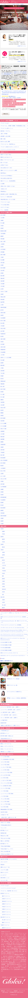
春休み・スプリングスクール (7, 746)
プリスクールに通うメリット (7, 128)
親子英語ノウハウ (4, 830)
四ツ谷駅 (2, 397)
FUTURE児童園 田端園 (5, 647)
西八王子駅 (3, 470)
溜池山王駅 (3, 296)
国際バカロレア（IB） (5, 867)
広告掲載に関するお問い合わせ (16, 992)
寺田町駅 (2, 513)
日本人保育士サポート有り (6, 167)
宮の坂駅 (2, 360)
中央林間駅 (19, 97)
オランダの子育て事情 (5, 775)
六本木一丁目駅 (4, 291)
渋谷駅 (2, 225)
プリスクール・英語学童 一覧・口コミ (9, 890)
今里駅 (2, 523)
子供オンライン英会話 (5, 822)
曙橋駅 (2, 412)
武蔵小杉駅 (3, 347)
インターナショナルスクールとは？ (8, 888)
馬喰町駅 (2, 383)
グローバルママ (4, 861)
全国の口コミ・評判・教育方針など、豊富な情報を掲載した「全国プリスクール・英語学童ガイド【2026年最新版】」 (14, 73)
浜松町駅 (2, 370)
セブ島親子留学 (4, 720)
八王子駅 (2, 354)
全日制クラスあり (4, 165)
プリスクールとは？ (5, 123)
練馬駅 (2, 510)
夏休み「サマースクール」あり (19, 99)
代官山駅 (2, 262)
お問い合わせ (5, 992)
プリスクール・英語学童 (7, 962)
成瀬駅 (2, 489)
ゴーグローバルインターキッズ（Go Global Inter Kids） (13, 627)
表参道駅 (2, 281)
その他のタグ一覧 (4, 814)
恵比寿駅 (2, 275)
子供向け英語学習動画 (5, 846)
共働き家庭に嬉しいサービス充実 (9, 106)
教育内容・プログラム (5, 131)
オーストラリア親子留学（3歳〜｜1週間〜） (10, 707)
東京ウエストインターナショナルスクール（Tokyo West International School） (13, 639)
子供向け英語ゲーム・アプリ (7, 848)
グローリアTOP (3, 4)
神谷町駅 (2, 299)
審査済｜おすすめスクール (8, 99)
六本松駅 (2, 325)
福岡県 (2, 536)
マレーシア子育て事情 (5, 804)
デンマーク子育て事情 (5, 788)
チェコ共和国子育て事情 (6, 785)
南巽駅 (2, 521)
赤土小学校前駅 (4, 460)
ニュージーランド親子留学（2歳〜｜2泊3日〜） (11, 709)
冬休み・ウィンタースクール (7, 749)
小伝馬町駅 (3, 468)
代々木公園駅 (3, 426)
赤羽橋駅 (2, 252)
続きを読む (23, 44)
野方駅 (2, 505)
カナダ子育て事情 (4, 777)
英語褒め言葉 (3, 833)
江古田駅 (2, 217)
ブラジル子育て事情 (5, 798)
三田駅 (2, 257)
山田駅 (2, 473)
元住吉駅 (2, 405)
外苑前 (2, 341)
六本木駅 (2, 286)
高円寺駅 (2, 484)
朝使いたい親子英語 (5, 841)
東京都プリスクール (5, 893)
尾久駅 (2, 378)
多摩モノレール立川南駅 (6, 357)
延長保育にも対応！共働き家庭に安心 (16, 104)
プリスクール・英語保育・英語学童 (13, 4)
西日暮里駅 (3, 457)
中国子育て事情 (4, 812)
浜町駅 (2, 246)
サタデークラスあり (5, 207)
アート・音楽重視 (4, 210)
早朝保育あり (5, 104)
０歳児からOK (4, 188)
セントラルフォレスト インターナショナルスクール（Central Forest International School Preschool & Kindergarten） (14, 93)
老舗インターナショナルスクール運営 (9, 170)
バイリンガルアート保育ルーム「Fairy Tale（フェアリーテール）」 (14, 613)
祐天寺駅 (2, 331)
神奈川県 (3, 97)
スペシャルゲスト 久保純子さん (14, 691)
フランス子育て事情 (5, 801)
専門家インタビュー (21, 956)
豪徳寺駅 (2, 365)
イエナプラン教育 (4, 869)
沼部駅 (2, 447)
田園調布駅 (3, 349)
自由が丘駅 (3, 407)
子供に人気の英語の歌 (5, 851)
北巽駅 (2, 518)
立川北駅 (2, 434)
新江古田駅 (3, 215)
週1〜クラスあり (4, 162)
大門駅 (2, 368)
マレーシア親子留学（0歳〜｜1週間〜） (9, 717)
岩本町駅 (2, 420)
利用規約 (16, 990)
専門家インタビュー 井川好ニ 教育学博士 (16, 698)
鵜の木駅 (2, 455)
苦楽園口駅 (3, 333)
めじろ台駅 (3, 476)
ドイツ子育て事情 (4, 791)
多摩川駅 (2, 449)
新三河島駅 (3, 463)
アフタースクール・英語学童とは (8, 144)
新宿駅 (2, 502)
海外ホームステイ (4, 872)
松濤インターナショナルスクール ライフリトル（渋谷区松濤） (13, 617)
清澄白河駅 (3, 312)
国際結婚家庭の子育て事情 (6, 809)
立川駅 (2, 304)
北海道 (2, 528)
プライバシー (9, 990)
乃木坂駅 (2, 283)
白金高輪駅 (3, 317)
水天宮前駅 (3, 249)
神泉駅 (2, 228)
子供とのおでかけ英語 (5, 838)
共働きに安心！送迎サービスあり (8, 186)
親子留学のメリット (5, 733)
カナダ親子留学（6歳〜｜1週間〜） (8, 712)
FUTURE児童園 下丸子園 (6, 642)
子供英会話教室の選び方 (6, 825)
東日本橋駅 (3, 267)
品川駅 (2, 289)
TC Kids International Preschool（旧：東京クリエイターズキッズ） (14, 621)
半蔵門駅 (2, 402)
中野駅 (2, 481)
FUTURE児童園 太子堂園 (6, 645)
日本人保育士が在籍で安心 (6, 178)
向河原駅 (2, 344)
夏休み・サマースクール (6, 743)
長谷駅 (2, 494)
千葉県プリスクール (5, 925)
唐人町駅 (2, 323)
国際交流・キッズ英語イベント (7, 751)
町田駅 (2, 391)
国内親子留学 (3, 722)
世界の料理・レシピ (5, 877)
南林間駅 (22, 4)
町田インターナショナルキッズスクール (9, 652)
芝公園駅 (2, 259)
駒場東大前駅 (3, 230)
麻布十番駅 (3, 254)
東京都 (2, 557)
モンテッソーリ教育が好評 (6, 196)
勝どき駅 (2, 386)
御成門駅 (2, 302)
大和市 (7, 97)
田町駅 (2, 315)
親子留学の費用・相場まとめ (7, 735)
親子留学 (16, 949)
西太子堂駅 (3, 389)
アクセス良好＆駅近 (5, 204)
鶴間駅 (10, 97)
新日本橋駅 (3, 418)
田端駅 (2, 375)
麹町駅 (2, 399)
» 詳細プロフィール (21, 46)
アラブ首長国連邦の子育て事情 (7, 759)
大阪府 (2, 549)
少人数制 (2, 183)
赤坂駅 (2, 294)
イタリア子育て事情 (5, 764)
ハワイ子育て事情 (4, 796)
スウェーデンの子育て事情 (6, 783)
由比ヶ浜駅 (3, 241)
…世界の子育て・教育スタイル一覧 (8, 817)
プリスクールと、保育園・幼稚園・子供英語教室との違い (13, 125)
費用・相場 (3, 138)
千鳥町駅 (2, 452)
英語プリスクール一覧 (12, 685)
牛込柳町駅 (3, 499)
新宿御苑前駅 (3, 497)
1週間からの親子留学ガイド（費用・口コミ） (10, 725)
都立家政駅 (3, 507)
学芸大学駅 (3, 328)
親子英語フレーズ (4, 843)
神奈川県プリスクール (5, 917)
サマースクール (12, 951)
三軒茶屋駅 (3, 233)
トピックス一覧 (4, 880)
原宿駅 (2, 492)
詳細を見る (6, 113)
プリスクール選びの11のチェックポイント (10, 146)
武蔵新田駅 (3, 444)
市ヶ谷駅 (2, 394)
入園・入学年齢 (4, 133)
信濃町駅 (2, 431)
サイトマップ (22, 990)
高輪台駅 (2, 278)
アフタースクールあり (5, 202)
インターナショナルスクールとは (8, 149)
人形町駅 (2, 244)
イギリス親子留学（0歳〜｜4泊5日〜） (9, 714)
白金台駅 (2, 270)
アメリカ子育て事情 (5, 756)
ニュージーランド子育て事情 (7, 793)
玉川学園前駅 (3, 486)
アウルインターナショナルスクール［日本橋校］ (11, 624)
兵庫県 (2, 544)
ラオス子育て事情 (4, 806)
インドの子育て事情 (5, 769)
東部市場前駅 (3, 515)
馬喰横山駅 (3, 381)
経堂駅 (2, 362)
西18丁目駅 (3, 320)
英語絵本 (2, 864)
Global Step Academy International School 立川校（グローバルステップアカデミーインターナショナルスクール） (14, 631)
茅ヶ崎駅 (2, 223)
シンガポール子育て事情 (6, 780)
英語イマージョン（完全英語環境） (9, 101)
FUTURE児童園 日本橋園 (6, 650)
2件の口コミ (12, 96)
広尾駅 (2, 265)
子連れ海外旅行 (14, 948)
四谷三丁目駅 (3, 428)
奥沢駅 (2, 410)
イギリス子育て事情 (5, 762)
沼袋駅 (2, 220)
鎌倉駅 (2, 236)
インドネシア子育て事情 (6, 767)
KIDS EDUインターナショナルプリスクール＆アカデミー (13, 655)
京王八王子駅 (3, 478)
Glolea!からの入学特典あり (6, 175)
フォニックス (3, 827)
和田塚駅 (2, 238)
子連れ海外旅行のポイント (6, 738)
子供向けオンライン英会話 (13, 678)
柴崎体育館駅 (3, 307)
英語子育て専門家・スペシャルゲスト (9, 859)
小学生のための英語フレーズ (7, 854)
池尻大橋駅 (3, 339)
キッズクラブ (3, 875)
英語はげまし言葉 (4, 835)
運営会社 (3, 990)
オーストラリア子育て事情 (6, 772)
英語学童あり (3, 173)
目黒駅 (2, 273)
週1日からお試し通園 (5, 141)
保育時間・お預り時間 (5, 136)
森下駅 (2, 310)
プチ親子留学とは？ (5, 730)
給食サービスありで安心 (6, 154)
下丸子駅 (2, 373)
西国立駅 (2, 436)
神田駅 (2, 415)
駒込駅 (2, 465)
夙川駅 (2, 336)
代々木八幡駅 (3, 423)
